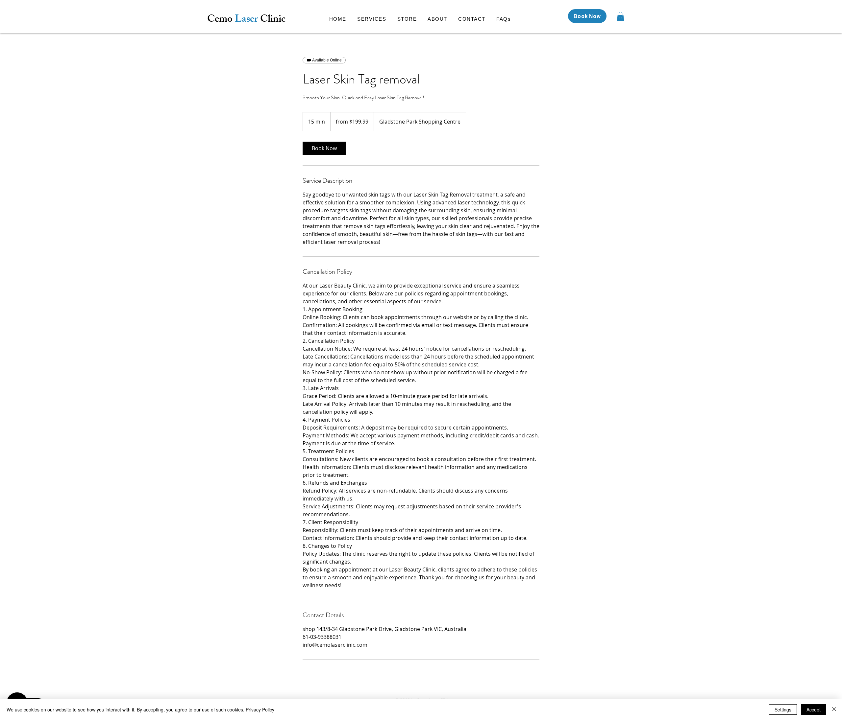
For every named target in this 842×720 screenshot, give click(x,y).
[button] (620, 16)
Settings (783, 709)
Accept (813, 709)
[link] (324, 148)
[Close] (834, 709)
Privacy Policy (260, 709)
